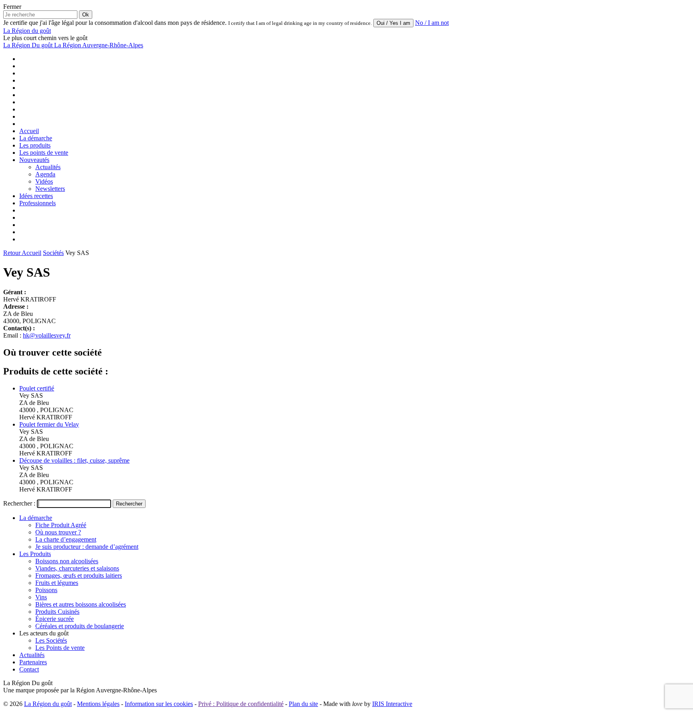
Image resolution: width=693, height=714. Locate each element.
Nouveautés (34, 159)
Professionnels (37, 203)
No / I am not (432, 22)
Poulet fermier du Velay (49, 424)
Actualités (48, 167)
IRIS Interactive (392, 703)
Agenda (45, 174)
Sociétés (53, 252)
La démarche (35, 138)
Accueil (29, 130)
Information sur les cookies (159, 703)
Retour (12, 252)
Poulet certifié (36, 388)
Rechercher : (19, 503)
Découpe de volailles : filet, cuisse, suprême (74, 460)
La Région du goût (48, 703)
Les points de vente (43, 152)
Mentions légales (98, 703)
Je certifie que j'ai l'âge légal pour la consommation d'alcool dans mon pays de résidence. (115, 22)
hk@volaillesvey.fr (47, 335)
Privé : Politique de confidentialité (241, 703)
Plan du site (303, 703)
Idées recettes (36, 195)
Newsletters (50, 188)
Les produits (35, 145)
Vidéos (44, 181)
